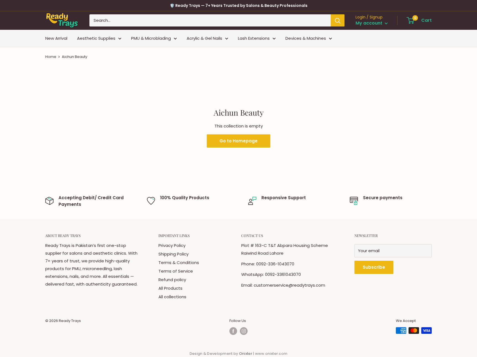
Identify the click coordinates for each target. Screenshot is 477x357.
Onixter (246, 353)
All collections (172, 297)
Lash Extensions (254, 38)
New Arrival (56, 38)
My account (369, 23)
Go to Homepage (238, 141)
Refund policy (172, 280)
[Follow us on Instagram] (244, 331)
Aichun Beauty (74, 56)
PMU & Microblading (151, 38)
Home (50, 56)
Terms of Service (175, 271)
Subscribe (374, 267)
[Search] (337, 20)
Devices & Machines (305, 38)
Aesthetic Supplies (96, 38)
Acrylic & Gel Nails (204, 38)
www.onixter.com (271, 353)
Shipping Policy (173, 254)
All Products (170, 288)
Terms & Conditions (178, 262)
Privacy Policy (172, 245)
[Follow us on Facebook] (233, 331)
